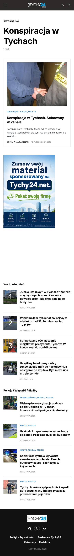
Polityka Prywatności (22, 537)
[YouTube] (44, 528)
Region (40, 450)
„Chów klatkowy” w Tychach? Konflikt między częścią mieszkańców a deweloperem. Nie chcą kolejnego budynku (45, 297)
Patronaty (30, 542)
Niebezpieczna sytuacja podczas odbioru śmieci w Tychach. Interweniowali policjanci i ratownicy (44, 407)
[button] (5, 5)
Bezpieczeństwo (28, 397)
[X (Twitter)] (37, 528)
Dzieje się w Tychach (17, 112)
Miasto (40, 397)
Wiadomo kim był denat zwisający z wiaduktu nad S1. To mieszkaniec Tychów (43, 321)
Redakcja (44, 542)
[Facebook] (29, 528)
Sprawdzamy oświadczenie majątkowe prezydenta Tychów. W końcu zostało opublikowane (43, 344)
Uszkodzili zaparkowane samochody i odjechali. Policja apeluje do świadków (45, 433)
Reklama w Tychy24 (49, 537)
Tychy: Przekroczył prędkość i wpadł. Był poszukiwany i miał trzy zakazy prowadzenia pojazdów (44, 490)
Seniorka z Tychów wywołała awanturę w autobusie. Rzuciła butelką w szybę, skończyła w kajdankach (40, 461)
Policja (32, 112)
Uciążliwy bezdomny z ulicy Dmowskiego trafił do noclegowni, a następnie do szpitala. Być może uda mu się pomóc (44, 368)
